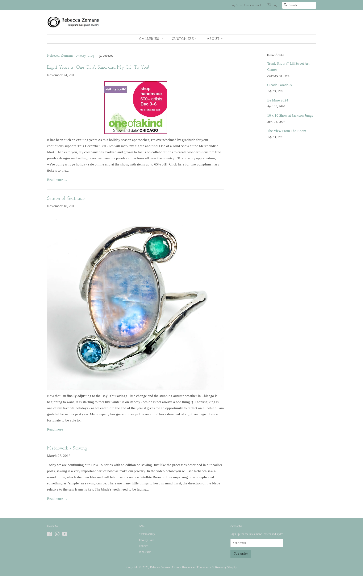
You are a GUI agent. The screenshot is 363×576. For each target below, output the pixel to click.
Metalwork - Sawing (67, 448)
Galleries (149, 39)
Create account (252, 5)
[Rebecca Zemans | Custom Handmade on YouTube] (64, 534)
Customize (183, 39)
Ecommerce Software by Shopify (217, 567)
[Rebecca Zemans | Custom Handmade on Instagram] (57, 534)
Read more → (57, 180)
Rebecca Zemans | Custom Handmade (172, 567)
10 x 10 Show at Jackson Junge (290, 115)
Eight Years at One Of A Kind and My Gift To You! (98, 67)
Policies (143, 546)
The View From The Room (286, 131)
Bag (275, 5)
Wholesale (145, 551)
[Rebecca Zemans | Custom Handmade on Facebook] (49, 534)
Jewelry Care (146, 540)
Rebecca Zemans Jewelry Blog (70, 55)
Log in (234, 5)
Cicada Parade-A (279, 85)
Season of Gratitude (66, 198)
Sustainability (147, 534)
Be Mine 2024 (277, 100)
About (214, 39)
